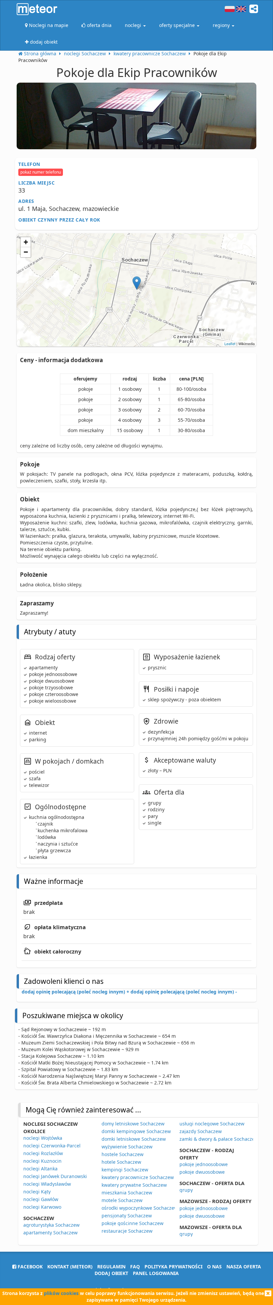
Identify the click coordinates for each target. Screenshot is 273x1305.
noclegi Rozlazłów (43, 1153)
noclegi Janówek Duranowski (55, 1176)
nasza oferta (243, 1266)
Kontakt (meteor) (70, 1266)
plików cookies (61, 1293)
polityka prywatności (173, 1266)
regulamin (111, 1266)
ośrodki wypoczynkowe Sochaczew (140, 1208)
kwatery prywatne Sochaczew (134, 1185)
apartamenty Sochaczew (50, 1232)
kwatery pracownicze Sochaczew (138, 1177)
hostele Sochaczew (122, 1154)
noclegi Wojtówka (42, 1138)
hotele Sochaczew (121, 1162)
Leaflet (229, 343)
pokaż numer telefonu (40, 172)
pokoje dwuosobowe (202, 1172)
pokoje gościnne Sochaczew (132, 1223)
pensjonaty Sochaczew (127, 1215)
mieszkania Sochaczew (127, 1192)
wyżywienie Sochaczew (127, 1146)
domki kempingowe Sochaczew (136, 1131)
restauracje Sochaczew (127, 1231)
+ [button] (26, 242)
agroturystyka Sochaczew (51, 1225)
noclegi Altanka (40, 1168)
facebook (29, 1266)
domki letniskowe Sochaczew (134, 1139)
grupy (186, 1190)
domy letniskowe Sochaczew (133, 1123)
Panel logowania (156, 1273)
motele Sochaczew (122, 1200)
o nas (214, 1266)
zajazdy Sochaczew (200, 1131)
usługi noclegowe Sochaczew (211, 1123)
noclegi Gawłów (40, 1199)
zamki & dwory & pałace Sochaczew (218, 1139)
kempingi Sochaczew (125, 1169)
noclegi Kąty (37, 1191)
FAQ (135, 1266)
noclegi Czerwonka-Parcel (52, 1145)
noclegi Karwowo (42, 1207)
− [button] (26, 252)
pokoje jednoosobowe (203, 1164)
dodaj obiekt (111, 1273)
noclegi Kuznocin (42, 1161)
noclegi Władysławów (47, 1184)
